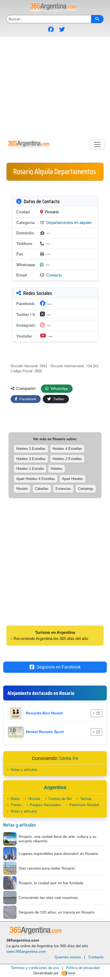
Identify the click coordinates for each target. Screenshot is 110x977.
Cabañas (42, 489)
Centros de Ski (60, 799)
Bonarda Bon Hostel (44, 713)
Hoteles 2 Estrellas (67, 459)
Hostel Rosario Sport (45, 732)
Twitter (58, 399)
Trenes (16, 805)
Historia (34, 799)
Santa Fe (68, 758)
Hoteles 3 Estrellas (31, 459)
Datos (15, 799)
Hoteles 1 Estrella (30, 469)
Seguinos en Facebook (59, 667)
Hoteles (56, 469)
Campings (85, 489)
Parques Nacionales (45, 805)
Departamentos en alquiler (68, 222)
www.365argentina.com (26, 951)
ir (94, 713)
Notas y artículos (24, 770)
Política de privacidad (82, 968)
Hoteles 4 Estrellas (67, 449)
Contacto (54, 275)
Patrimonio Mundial (84, 805)
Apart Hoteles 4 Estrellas (35, 479)
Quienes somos (67, 957)
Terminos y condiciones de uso (35, 968)
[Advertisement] (55, 86)
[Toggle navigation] (97, 144)
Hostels (22, 489)
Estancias (63, 489)
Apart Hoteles (72, 479)
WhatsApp (59, 388)
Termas (86, 799)
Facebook (27, 399)
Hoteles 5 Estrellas (31, 449)
